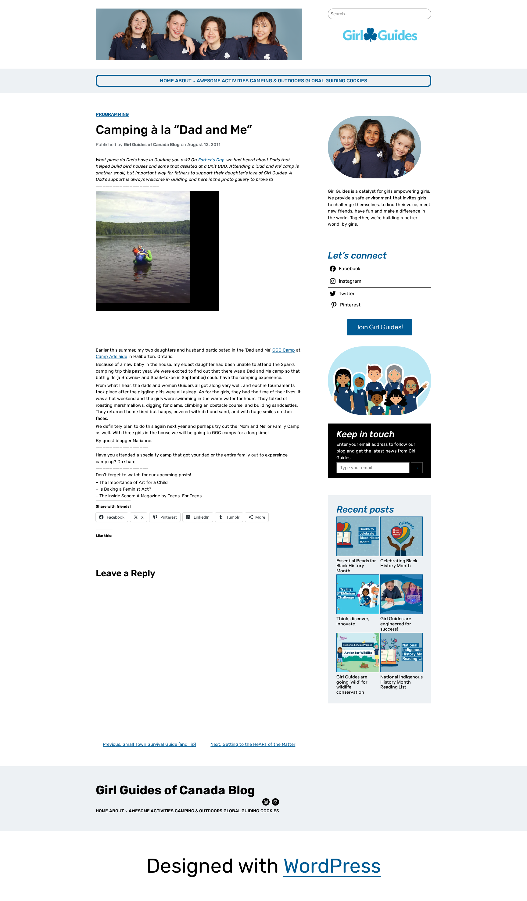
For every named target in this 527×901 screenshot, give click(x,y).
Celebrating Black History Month (399, 563)
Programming (112, 114)
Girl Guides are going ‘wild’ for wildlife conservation (351, 684)
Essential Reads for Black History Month (356, 566)
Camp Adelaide (111, 356)
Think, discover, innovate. (352, 621)
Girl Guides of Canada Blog (175, 790)
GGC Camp (283, 350)
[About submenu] (194, 81)
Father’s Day (211, 160)
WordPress (332, 866)
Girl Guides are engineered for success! (395, 623)
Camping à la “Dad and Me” (174, 130)
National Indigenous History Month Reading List (401, 682)
